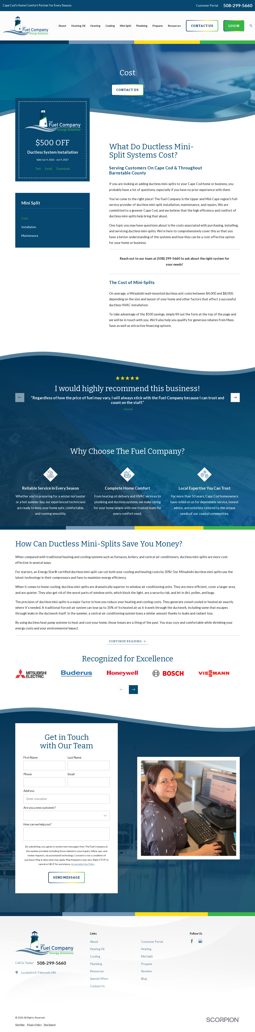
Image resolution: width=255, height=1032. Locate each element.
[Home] (25, 25)
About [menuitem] (62, 25)
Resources (97, 971)
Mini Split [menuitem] (125, 25)
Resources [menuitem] (174, 25)
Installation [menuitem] (28, 227)
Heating (146, 949)
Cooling (95, 956)
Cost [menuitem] (24, 218)
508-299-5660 (237, 5)
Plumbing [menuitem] (141, 25)
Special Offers (99, 978)
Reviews (146, 971)
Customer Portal (207, 5)
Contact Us (97, 986)
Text (38, 168)
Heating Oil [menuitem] (78, 25)
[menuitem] (20, 1024)
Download (63, 168)
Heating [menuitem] (95, 25)
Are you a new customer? (39, 807)
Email (48, 168)
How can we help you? (37, 824)
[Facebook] (192, 941)
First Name (30, 757)
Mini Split (147, 956)
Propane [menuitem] (157, 25)
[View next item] (235, 397)
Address (28, 791)
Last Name (74, 757)
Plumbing (96, 964)
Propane (146, 964)
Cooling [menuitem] (110, 25)
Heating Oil (97, 949)
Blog (144, 978)
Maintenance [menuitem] (29, 235)
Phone (27, 774)
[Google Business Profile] (200, 941)
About (94, 941)
